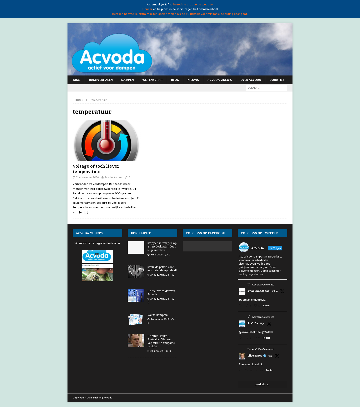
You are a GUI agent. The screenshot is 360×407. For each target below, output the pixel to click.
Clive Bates (255, 356)
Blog (175, 80)
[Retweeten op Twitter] (249, 284)
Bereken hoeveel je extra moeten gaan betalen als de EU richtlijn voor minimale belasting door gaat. (180, 13)
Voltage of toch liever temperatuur (96, 168)
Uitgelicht (141, 233)
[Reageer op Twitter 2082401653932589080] (241, 306)
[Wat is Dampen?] (136, 319)
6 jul (270, 356)
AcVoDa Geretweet (263, 285)
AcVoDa (253, 323)
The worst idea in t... (251, 364)
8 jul (262, 323)
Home (76, 80)
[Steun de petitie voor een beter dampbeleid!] (136, 271)
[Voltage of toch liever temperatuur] (107, 140)
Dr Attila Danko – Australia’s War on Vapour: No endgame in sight (161, 341)
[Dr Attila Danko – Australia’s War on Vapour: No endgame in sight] (136, 340)
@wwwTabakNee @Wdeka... (257, 332)
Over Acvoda (250, 80)
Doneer (147, 9)
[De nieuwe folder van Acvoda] (136, 295)
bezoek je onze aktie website (193, 4)
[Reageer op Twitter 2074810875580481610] (241, 338)
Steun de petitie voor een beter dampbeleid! (162, 268)
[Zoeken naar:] (266, 87)
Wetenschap (152, 80)
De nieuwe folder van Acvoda (161, 292)
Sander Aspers (113, 177)
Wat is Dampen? (158, 315)
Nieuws (193, 80)
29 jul (275, 291)
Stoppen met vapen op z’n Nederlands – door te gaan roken (162, 246)
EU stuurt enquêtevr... (252, 300)
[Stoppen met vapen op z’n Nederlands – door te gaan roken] (136, 247)
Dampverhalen (101, 80)
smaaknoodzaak (259, 291)
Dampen (127, 80)
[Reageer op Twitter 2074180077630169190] (241, 370)
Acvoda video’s (220, 80)
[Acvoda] (180, 73)
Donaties (277, 80)
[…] (86, 212)
